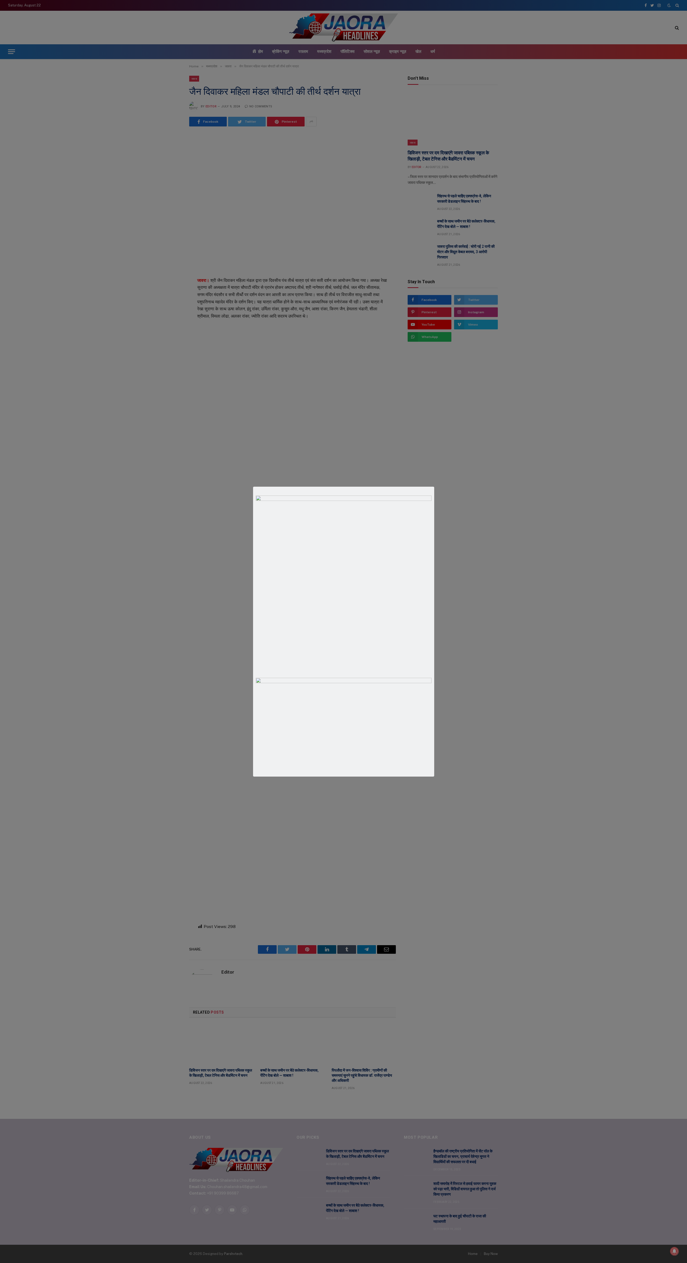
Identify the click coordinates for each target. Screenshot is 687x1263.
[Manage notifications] (674, 1251)
